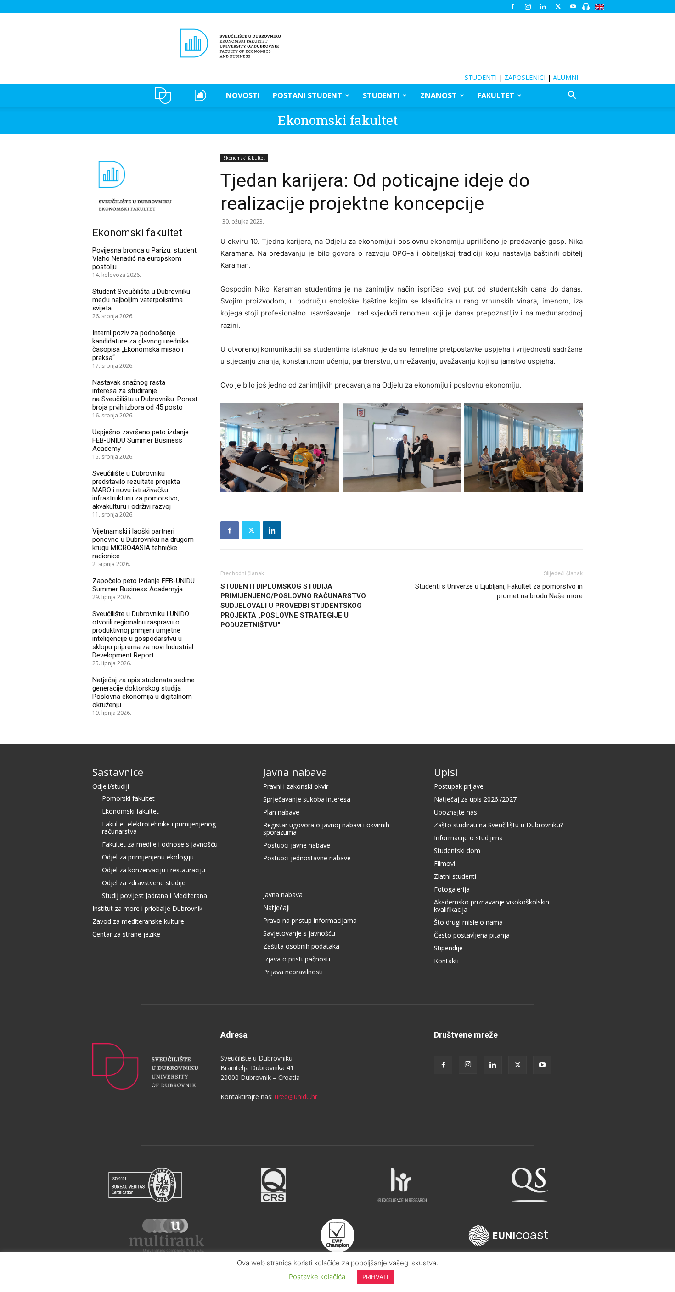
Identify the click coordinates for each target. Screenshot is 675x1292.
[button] (572, 96)
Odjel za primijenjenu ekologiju (148, 857)
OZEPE (202, 95)
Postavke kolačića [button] (317, 1276)
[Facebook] (512, 6)
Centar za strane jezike (126, 934)
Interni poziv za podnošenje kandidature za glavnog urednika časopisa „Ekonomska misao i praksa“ (140, 345)
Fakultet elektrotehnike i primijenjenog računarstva (159, 828)
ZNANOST (438, 95)
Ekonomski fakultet (338, 120)
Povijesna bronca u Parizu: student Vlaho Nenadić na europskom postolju (144, 258)
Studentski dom (457, 850)
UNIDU (165, 95)
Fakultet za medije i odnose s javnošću (160, 844)
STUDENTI (481, 77)
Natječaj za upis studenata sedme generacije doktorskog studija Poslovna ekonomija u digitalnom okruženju (143, 692)
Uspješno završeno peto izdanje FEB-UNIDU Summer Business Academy (140, 440)
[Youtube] (573, 6)
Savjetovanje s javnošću (299, 933)
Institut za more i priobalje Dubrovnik (147, 908)
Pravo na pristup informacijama (310, 920)
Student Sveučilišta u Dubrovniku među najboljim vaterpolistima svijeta (141, 299)
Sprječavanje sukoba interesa (306, 799)
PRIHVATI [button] (375, 1277)
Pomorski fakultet (128, 798)
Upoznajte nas (455, 812)
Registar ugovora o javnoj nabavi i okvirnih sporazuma (326, 828)
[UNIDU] (337, 43)
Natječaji (276, 907)
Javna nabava (295, 772)
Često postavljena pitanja (472, 935)
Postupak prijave (459, 786)
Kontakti (446, 960)
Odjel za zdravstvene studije (144, 882)
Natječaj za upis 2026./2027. (476, 799)
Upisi (446, 772)
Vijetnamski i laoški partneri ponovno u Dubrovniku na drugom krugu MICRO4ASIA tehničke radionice (143, 543)
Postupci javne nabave (296, 845)
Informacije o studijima (468, 837)
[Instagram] (527, 6)
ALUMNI (565, 77)
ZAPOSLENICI (525, 77)
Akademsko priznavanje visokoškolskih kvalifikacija (491, 906)
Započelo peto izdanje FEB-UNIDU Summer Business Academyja (143, 585)
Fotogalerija (452, 889)
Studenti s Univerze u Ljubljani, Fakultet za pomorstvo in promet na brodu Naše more (499, 591)
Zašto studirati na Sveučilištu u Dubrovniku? (498, 824)
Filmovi (444, 863)
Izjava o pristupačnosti (296, 959)
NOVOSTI (243, 95)
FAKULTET (496, 95)
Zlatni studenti (455, 876)
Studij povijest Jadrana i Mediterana (154, 895)
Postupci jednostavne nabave (307, 858)
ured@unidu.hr (296, 1096)
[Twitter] (558, 6)
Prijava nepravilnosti (293, 971)
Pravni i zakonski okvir (295, 786)
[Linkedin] (543, 6)
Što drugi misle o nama (468, 922)
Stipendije (448, 948)
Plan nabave (281, 812)
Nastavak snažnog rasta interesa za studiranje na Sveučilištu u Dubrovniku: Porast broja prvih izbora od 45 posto (144, 394)
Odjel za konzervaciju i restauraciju (153, 869)
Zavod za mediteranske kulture (138, 921)
